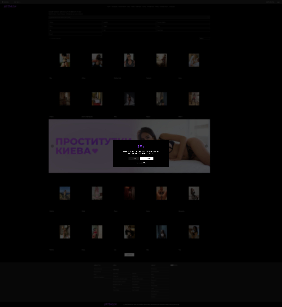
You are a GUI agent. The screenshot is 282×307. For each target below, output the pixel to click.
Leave (134, 158)
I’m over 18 (148, 158)
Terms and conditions (141, 162)
